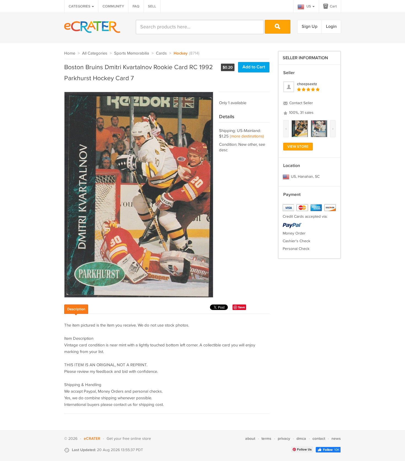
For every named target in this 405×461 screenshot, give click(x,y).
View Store (298, 146)
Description (76, 309)
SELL (152, 6)
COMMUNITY (113, 6)
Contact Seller (300, 103)
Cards (161, 53)
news (336, 438)
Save (241, 307)
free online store (137, 438)
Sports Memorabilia (131, 53)
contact (318, 438)
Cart (333, 6)
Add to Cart (253, 67)
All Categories (94, 53)
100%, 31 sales (301, 112)
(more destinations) (247, 136)
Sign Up (309, 26)
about (250, 438)
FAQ (136, 6)
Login (331, 26)
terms (266, 438)
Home (69, 53)
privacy (284, 438)
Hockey (181, 53)
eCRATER (92, 438)
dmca (301, 438)
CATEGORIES (80, 6)
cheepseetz (307, 84)
